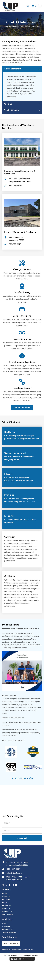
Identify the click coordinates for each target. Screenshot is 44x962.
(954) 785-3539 (15, 185)
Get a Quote (7, 914)
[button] (22, 838)
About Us (6, 896)
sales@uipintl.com (14, 873)
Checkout (6, 926)
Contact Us (7, 911)
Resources (6, 905)
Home (4, 893)
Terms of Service (9, 932)
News (4, 902)
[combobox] (11, 943)
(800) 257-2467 (13, 869)
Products (6, 899)
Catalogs (6, 908)
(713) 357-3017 (15, 244)
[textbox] (11, 943)
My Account (7, 929)
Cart (4, 923)
